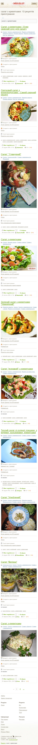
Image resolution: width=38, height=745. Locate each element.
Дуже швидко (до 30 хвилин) (10, 61)
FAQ (2, 722)
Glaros (18, 362)
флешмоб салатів (23, 227)
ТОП (20, 712)
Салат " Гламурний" (11, 154)
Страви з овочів (21, 242)
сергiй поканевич (18, 141)
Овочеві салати (12, 242)
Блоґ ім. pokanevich (8, 35)
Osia (18, 616)
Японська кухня (7, 502)
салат (15, 76)
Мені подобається (9, 81)
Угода (3, 724)
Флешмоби (6, 159)
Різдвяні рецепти (18, 33)
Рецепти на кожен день (28, 371)
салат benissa (6, 611)
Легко (2, 66)
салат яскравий (7, 417)
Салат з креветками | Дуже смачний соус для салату (14, 27)
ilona (18, 681)
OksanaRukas (20, 555)
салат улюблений (11, 549)
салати (20, 76)
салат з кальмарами (13, 483)
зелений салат (7, 356)
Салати (5, 32)
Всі (20, 705)
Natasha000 (19, 295)
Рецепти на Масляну (29, 33)
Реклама (21, 719)
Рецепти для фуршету (14, 309)
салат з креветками (8, 76)
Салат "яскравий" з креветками (17, 368)
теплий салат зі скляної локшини (12, 481)
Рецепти (3, 743)
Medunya (18, 423)
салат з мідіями (32, 140)
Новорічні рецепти (8, 33)
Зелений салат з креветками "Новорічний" (15, 303)
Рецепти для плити (7, 72)
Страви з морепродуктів (24, 157)
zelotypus (19, 490)
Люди (2, 705)
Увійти (34, 3)
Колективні (22, 707)
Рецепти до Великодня (28, 32)
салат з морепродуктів (9, 140)
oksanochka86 (20, 232)
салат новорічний (28, 356)
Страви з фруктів (26, 626)
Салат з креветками (11, 239)
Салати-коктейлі (12, 157)
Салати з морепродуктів (14, 32)
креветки (25, 76)
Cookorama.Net (13, 739)
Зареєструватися (6, 698)
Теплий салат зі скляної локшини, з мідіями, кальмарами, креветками (19, 431)
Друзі (2, 729)
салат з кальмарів (8, 141)
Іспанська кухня (7, 565)
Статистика (4, 727)
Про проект (4, 719)
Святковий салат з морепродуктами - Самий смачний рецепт (18, 92)
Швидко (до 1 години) (7, 466)
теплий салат (25, 481)
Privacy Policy (5, 732)
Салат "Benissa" (9, 561)
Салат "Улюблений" (11, 497)
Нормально (4, 346)
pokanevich (19, 83)
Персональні (23, 710)
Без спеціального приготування (11, 223)
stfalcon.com (18, 736)
